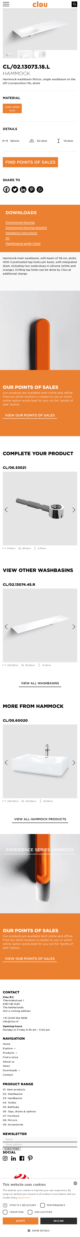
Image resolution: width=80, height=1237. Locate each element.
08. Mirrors (10, 1120)
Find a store (10, 1057)
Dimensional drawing (20, 222)
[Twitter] (15, 189)
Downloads (10, 1070)
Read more (24, 1197)
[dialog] (40, 1208)
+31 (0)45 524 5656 (15, 1017)
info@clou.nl (10, 1021)
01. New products (14, 1089)
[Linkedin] (23, 189)
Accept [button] (20, 1220)
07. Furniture (11, 1115)
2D (7, 238)
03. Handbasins (12, 1098)
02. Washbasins (13, 1093)
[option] (40, 29)
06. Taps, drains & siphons (19, 1111)
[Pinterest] (31, 189)
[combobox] (75, 1183)
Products (9, 1052)
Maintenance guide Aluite (23, 243)
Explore (8, 1048)
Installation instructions (21, 232)
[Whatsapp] (40, 189)
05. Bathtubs (11, 1106)
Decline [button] (59, 1220)
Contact (8, 1074)
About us (8, 1061)
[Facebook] (6, 189)
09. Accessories (13, 1124)
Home (6, 1043)
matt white (12, 108)
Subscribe (11, 1148)
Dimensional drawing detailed (26, 227)
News (6, 1065)
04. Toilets (9, 1102)
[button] (40, 1230)
